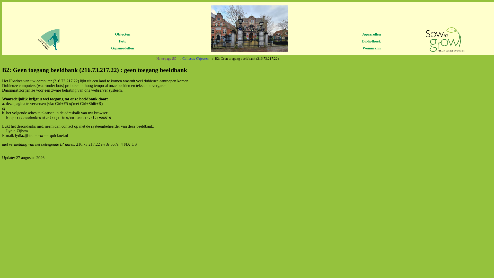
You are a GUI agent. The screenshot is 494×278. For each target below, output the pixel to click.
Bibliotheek (371, 41)
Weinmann (372, 48)
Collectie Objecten (195, 58)
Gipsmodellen (122, 48)
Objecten (122, 34)
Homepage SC (166, 58)
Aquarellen (371, 34)
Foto (123, 41)
